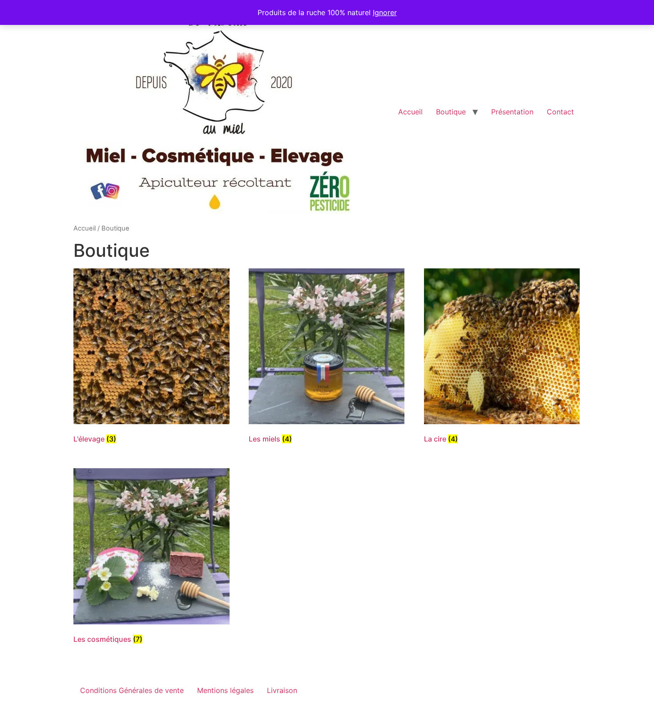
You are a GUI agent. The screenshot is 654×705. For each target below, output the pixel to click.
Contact (560, 111)
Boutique (451, 111)
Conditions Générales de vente (132, 690)
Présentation (512, 111)
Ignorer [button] (385, 12)
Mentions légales (225, 690)
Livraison (282, 690)
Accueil (410, 111)
